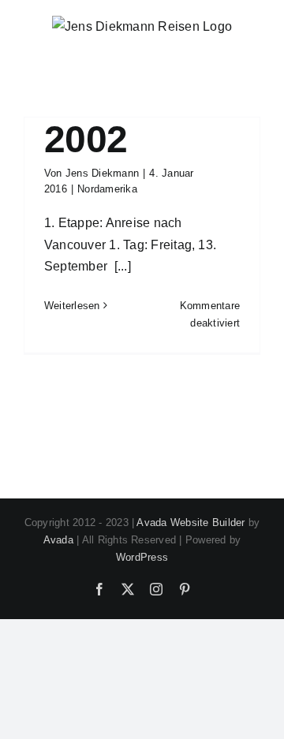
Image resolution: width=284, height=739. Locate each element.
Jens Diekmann (102, 173)
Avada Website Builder (190, 522)
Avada (58, 540)
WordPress (142, 557)
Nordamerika (107, 189)
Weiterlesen (72, 306)
